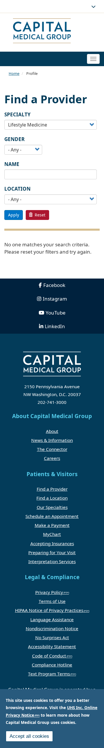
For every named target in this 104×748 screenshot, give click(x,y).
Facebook (54, 285)
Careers (52, 458)
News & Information (52, 440)
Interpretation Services (52, 561)
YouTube (56, 312)
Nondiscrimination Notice (52, 628)
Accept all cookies (29, 736)
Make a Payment (52, 525)
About (52, 431)
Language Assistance (52, 619)
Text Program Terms (49, 674)
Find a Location (52, 498)
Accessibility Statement (52, 646)
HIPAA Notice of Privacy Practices (49, 610)
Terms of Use (52, 601)
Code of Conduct (49, 656)
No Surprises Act (52, 637)
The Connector (52, 449)
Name (11, 164)
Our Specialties (52, 507)
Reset (39, 215)
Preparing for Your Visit (52, 552)
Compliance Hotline (52, 665)
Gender (14, 139)
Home (14, 73)
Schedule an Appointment (52, 516)
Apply (13, 215)
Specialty (17, 114)
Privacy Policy (49, 592)
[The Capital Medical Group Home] (50, 31)
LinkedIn (55, 326)
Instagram (55, 298)
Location (17, 188)
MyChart (52, 534)
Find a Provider (52, 489)
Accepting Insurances (52, 543)
